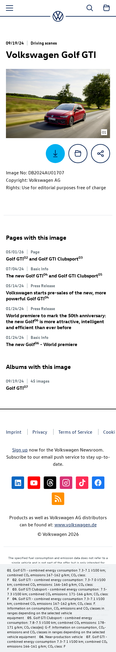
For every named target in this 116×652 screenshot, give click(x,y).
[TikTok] (82, 482)
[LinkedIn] (18, 482)
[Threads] (50, 482)
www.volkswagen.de (75, 525)
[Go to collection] (106, 8)
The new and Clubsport (54, 276)
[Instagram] (66, 482)
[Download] (55, 153)
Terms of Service (75, 432)
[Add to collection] (77, 153)
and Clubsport (44, 259)
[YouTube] (34, 482)
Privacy (39, 432)
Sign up (20, 450)
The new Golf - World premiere (41, 344)
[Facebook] (98, 482)
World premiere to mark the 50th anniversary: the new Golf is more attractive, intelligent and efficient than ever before (56, 321)
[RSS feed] (58, 498)
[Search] (89, 8)
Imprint (13, 432)
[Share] (100, 153)
